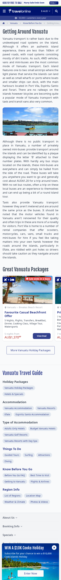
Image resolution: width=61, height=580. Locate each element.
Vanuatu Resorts (46, 408)
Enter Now (30, 573)
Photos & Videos (39, 501)
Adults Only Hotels (15, 428)
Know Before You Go (17, 469)
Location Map (33, 495)
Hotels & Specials (14, 394)
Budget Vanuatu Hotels (42, 428)
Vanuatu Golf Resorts (16, 434)
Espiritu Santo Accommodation (32, 414)
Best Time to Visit (39, 475)
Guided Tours (12, 455)
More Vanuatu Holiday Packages (31, 350)
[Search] (55, 11)
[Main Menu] (5, 11)
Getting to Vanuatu (15, 481)
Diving (8, 461)
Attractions (44, 455)
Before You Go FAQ (15, 475)
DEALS (53, 3)
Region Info (11, 489)
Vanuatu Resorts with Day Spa (21, 440)
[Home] (19, 11)
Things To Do (12, 449)
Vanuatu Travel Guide (22, 373)
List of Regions (12, 495)
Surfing (29, 455)
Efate (7, 414)
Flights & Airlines (40, 481)
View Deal (42, 336)
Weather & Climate (15, 501)
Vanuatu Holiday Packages (19, 387)
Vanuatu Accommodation (18, 408)
